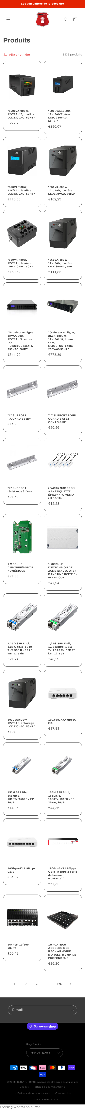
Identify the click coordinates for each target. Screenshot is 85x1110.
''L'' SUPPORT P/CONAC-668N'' (19, 417)
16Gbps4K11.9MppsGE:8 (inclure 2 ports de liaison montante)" (62, 873)
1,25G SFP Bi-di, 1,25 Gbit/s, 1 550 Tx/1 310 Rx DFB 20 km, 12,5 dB (62, 648)
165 (59, 983)
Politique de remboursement (34, 1093)
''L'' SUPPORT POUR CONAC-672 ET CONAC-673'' (62, 419)
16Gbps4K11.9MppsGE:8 (22, 870)
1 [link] (14, 983)
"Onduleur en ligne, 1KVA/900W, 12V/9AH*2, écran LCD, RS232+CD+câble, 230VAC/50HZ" (21, 341)
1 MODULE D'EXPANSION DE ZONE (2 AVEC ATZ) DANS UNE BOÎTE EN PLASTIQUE (62, 571)
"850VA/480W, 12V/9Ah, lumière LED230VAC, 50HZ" (21, 263)
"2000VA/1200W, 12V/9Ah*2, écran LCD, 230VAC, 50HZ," (60, 115)
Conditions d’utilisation (44, 1100)
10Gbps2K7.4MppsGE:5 (62, 721)
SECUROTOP (25, 1082)
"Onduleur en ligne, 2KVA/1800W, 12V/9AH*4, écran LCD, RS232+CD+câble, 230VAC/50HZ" (61, 341)
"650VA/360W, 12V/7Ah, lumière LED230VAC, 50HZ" (62, 190)
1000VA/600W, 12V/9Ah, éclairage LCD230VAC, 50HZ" (21, 723)
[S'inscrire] (72, 1010)
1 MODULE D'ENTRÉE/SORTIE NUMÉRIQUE (21, 567)
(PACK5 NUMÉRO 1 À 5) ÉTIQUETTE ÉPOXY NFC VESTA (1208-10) (61, 493)
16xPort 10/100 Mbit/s (18, 946)
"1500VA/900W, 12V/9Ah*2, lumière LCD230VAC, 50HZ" (21, 114)
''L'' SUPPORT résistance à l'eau (20, 490)
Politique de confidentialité (49, 1087)
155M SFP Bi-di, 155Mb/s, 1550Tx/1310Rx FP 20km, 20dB (61, 797)
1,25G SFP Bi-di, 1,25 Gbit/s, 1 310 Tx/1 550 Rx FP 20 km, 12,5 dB (20, 648)
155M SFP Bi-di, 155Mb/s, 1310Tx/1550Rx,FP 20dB (21, 797)
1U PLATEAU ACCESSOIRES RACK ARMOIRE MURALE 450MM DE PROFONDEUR (62, 951)
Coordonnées (63, 1093)
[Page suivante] (70, 984)
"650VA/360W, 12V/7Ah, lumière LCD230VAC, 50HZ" (21, 190)
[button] (8, 19)
